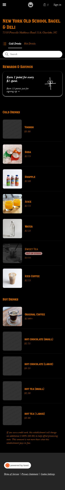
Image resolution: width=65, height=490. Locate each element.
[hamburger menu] (4, 4)
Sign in (57, 4)
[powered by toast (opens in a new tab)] (18, 465)
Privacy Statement (30, 474)
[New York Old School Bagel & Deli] (30, 4)
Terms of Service (11, 474)
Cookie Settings (48, 474)
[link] (15, 43)
